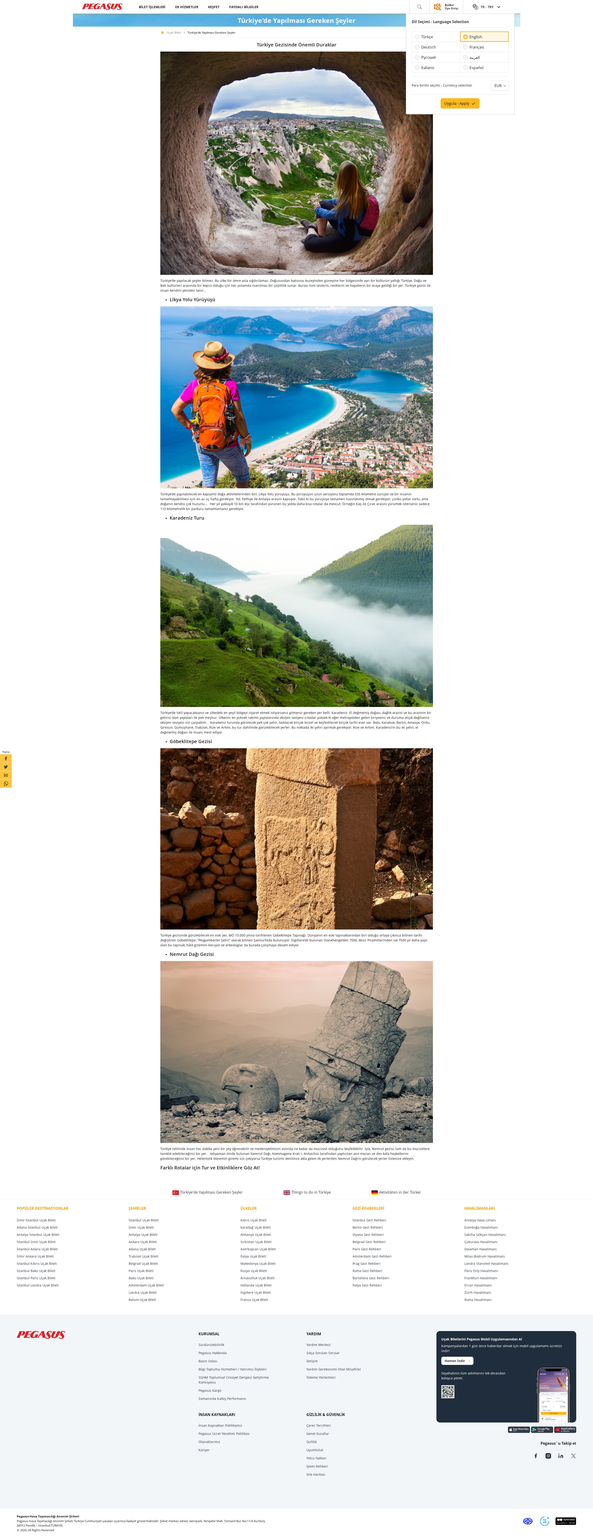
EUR (498, 85)
